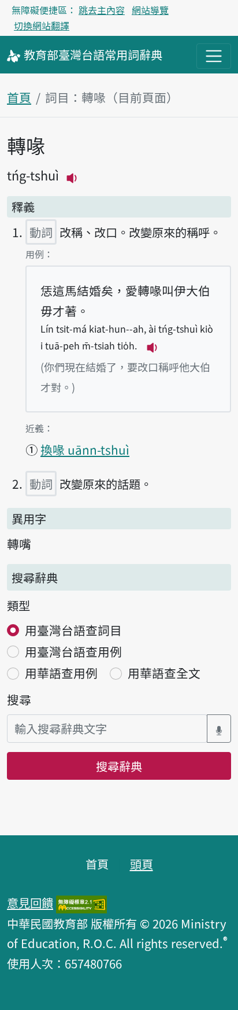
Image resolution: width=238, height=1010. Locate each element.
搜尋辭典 (119, 766)
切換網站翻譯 (41, 25)
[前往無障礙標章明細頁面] (81, 902)
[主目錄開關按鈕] (213, 56)
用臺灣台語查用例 (73, 651)
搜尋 (19, 699)
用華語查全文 (164, 672)
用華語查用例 (61, 672)
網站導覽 (150, 10)
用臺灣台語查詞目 (73, 630)
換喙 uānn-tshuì (84, 449)
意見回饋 (30, 902)
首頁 (19, 97)
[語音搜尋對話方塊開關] (219, 728)
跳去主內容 (102, 10)
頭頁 (141, 863)
